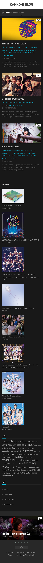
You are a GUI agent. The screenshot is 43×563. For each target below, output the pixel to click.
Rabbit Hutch (12, 53)
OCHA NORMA (31, 153)
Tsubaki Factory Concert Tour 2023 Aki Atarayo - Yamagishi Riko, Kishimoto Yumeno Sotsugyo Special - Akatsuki (21, 277)
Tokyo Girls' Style (29, 53)
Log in (6, 489)
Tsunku (10, 476)
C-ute (4, 448)
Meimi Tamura (13, 50)
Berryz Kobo (7, 445)
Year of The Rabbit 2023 (14, 43)
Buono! (39, 445)
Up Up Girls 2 (13, 158)
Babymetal (35, 442)
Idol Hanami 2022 (10, 146)
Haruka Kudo (14, 451)
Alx (33, 555)
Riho (9, 470)
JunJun (25, 454)
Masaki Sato (29, 460)
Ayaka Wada (28, 442)
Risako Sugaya (26, 470)
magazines (8, 460)
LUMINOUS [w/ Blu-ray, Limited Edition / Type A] (18, 308)
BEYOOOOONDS (22, 47)
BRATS (31, 47)
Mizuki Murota (14, 464)
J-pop (19, 102)
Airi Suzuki (5, 47)
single (9, 473)
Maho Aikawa (20, 460)
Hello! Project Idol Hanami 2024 (12, 517)
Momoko (21, 464)
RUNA (20, 53)
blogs (35, 445)
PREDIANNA (26, 102)
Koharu (29, 457)
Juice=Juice (16, 454)
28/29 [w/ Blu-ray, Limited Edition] (13, 337)
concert (9, 448)
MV (15, 467)
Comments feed (9, 499)
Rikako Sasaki (17, 470)
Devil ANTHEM (6, 102)
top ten (28, 473)
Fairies (14, 102)
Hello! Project (25, 451)
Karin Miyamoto (7, 457)
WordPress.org (9, 505)
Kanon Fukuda (33, 454)
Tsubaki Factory (7, 55)
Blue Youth (5, 427)
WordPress (21, 555)
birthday (29, 444)
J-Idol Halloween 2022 (13, 98)
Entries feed (8, 494)
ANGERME (13, 47)
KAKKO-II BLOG (21, 4)
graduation (6, 451)
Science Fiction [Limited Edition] (12, 205)
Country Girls (16, 448)
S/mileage (35, 470)
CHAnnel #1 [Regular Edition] (11, 396)
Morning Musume (25, 50)
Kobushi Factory (20, 457)
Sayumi (4, 473)
